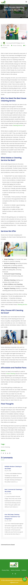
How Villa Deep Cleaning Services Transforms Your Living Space (12, 517)
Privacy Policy (5, 570)
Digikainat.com (14, 582)
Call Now (24, 570)
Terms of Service (15, 570)
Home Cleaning (5, 447)
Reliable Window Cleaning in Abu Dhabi (13, 467)
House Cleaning (17, 45)
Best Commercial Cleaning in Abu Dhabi (13, 490)
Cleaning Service (18, 125)
